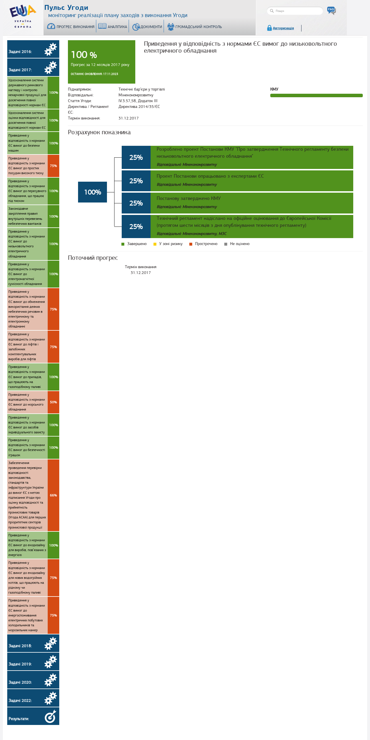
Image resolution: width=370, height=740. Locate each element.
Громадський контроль (198, 27)
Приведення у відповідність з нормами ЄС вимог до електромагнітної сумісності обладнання (33, 274)
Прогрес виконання (76, 27)
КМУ (274, 89)
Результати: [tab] (19, 718)
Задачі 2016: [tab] (20, 51)
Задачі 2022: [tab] (20, 700)
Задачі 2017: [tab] (20, 69)
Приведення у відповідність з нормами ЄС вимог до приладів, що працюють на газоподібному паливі (33, 377)
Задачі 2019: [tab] (20, 664)
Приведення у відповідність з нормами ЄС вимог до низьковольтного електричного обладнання (33, 244)
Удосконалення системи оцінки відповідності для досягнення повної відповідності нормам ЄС (33, 120)
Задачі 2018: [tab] (20, 645)
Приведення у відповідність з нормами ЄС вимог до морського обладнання (32, 402)
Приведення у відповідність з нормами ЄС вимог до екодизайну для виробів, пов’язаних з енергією (33, 545)
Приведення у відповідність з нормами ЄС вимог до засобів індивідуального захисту (33, 425)
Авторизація (283, 28)
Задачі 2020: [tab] (20, 682)
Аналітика (117, 27)
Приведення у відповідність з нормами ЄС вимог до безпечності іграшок (33, 447)
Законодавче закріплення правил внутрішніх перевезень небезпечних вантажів (33, 216)
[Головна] (23, 15)
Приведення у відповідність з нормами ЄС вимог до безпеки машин (33, 142)
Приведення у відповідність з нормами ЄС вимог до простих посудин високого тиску (32, 165)
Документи (151, 27)
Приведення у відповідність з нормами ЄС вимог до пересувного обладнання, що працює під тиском (33, 191)
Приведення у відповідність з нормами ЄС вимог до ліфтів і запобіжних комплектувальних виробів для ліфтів (32, 346)
